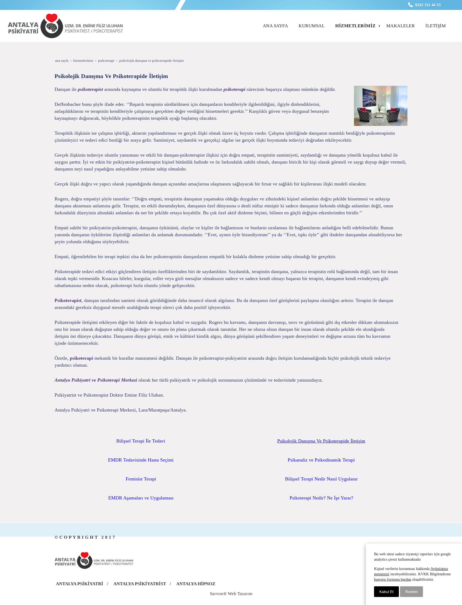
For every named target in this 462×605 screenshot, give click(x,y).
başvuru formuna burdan (392, 579)
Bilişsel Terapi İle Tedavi (140, 441)
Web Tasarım (240, 593)
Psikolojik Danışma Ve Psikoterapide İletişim (321, 441)
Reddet (411, 592)
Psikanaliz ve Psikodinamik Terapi (321, 460)
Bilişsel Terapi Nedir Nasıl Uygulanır (321, 479)
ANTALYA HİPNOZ (195, 583)
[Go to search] (450, 21)
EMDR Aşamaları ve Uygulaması (141, 498)
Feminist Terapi (141, 479)
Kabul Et (386, 592)
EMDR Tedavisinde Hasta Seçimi (141, 460)
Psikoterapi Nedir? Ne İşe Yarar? (321, 498)
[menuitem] (277, 26)
